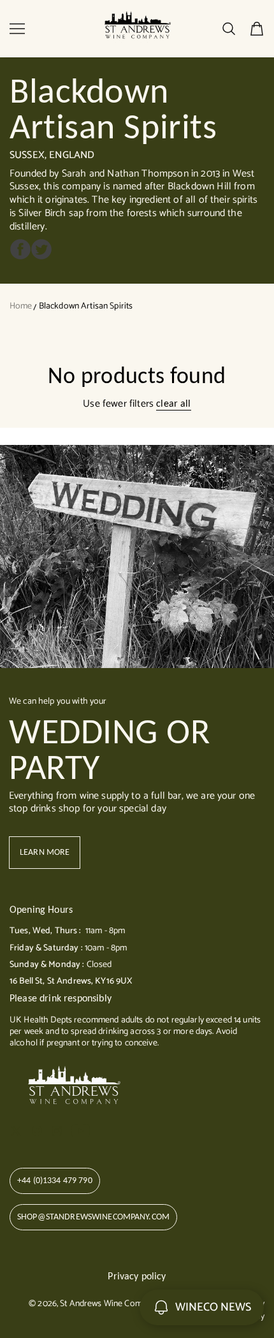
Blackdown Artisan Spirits (86, 306)
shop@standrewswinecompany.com (93, 1216)
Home (21, 306)
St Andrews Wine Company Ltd (116, 1304)
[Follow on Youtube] (80, 1130)
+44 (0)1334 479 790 (54, 1180)
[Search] (228, 28)
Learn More (44, 852)
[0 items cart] (256, 28)
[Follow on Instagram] (57, 1130)
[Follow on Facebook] (37, 1130)
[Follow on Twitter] (16, 1130)
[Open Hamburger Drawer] (17, 28)
